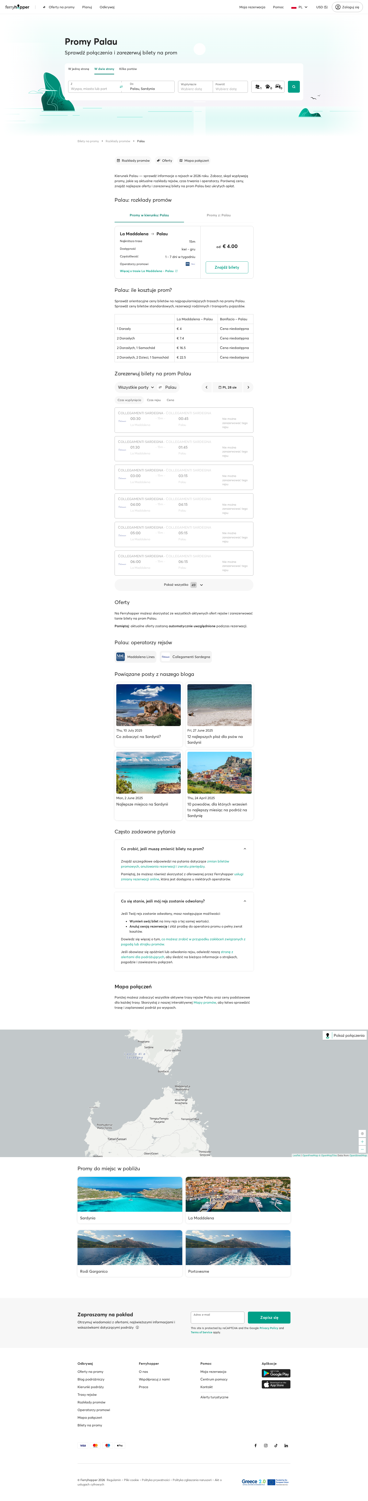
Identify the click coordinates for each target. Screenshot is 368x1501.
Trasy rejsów (87, 1394)
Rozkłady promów (118, 141)
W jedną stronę (78, 69)
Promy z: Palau (219, 215)
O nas (143, 1371)
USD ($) (322, 7)
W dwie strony (104, 69)
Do (132, 83)
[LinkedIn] (286, 1445)
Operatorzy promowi (94, 1410)
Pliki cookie (131, 1480)
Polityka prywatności (156, 1480)
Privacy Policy (269, 1328)
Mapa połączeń (90, 1417)
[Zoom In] (362, 1141)
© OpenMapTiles (328, 1155)
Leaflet (296, 1155)
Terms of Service (201, 1332)
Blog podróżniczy (91, 1379)
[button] (160, 387)
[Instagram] (266, 1445)
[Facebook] (255, 1445)
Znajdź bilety (227, 267)
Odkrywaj (107, 7)
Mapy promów (205, 1002)
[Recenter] (362, 1133)
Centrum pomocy (213, 1379)
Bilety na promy (88, 141)
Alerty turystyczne (214, 1397)
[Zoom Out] (362, 1149)
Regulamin (114, 1480)
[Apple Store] (276, 1384)
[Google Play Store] (276, 1373)
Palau (141, 141)
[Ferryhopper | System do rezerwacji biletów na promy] (17, 7)
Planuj (87, 7)
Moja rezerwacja (252, 7)
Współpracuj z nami (154, 1379)
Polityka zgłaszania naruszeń (192, 1480)
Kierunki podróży (91, 1387)
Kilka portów (128, 69)
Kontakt (206, 1387)
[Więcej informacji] (137, 1327)
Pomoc (278, 7)
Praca (143, 1387)
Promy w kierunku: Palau (149, 215)
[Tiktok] (276, 1445)
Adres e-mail (202, 1314)
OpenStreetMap (358, 1155)
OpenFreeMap (310, 1155)
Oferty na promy (62, 7)
